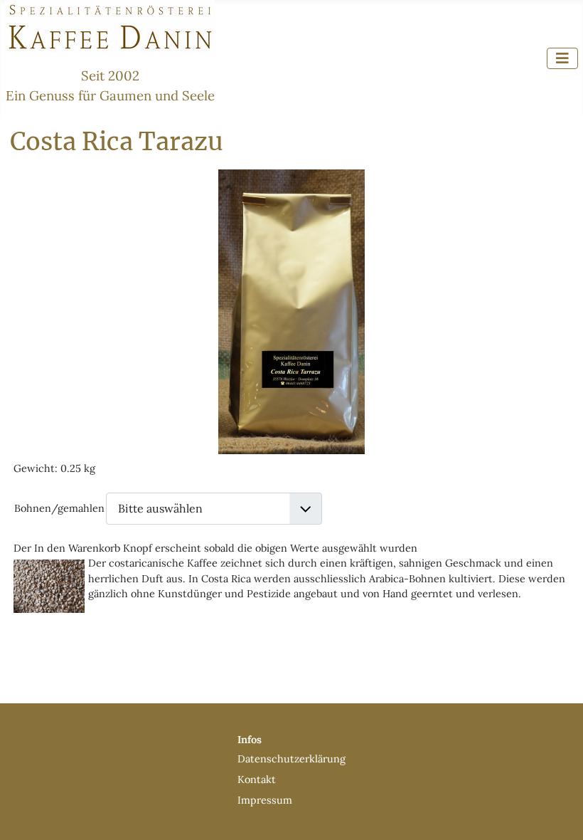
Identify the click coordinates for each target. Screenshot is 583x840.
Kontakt (256, 779)
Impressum (264, 800)
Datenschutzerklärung (291, 758)
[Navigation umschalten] (562, 58)
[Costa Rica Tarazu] (291, 310)
